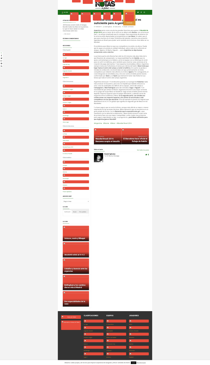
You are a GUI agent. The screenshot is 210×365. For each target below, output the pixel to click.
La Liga (65, 12)
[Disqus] (120, 189)
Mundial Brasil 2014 (124, 123)
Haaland (131, 357)
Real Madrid (109, 331)
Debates (65, 185)
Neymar (131, 344)
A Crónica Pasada (67, 153)
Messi (113, 123)
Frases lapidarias (67, 191)
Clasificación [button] (67, 212)
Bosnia (106, 123)
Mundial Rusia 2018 (68, 147)
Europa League (67, 96)
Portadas (129, 23)
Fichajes (74, 22)
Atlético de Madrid (111, 337)
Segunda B (65, 77)
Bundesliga (66, 115)
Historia (65, 172)
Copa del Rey (66, 64)
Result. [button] (75, 212)
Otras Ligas (66, 122)
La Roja (65, 134)
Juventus (108, 357)
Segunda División (67, 71)
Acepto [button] (133, 362)
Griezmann (132, 350)
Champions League (68, 89)
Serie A (107, 21)
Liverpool (108, 350)
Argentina (98, 123)
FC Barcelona (110, 324)
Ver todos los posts (143, 150)
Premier (96, 22)
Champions (85, 24)
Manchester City (110, 344)
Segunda (117, 22)
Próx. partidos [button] (82, 212)
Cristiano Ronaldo (133, 331)
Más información (141, 362)
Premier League (67, 102)
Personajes (66, 178)
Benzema (131, 337)
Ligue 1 (86, 357)
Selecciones (66, 140)
